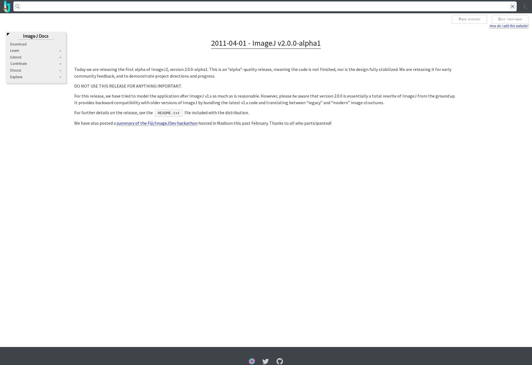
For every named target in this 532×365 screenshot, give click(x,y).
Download (18, 44)
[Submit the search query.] (17, 6)
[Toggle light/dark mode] (525, 6)
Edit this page (510, 19)
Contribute (18, 64)
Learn (14, 51)
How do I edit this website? (509, 26)
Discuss (15, 70)
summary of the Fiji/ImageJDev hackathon (157, 123)
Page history (470, 19)
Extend (15, 57)
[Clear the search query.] (512, 6)
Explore (16, 77)
